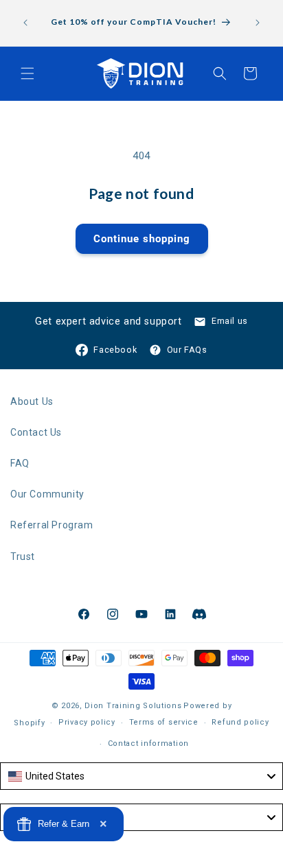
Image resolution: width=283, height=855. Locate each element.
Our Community (47, 494)
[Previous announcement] (25, 23)
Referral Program (51, 524)
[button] (27, 73)
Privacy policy (86, 722)
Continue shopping (141, 239)
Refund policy (240, 722)
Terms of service (164, 722)
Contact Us (36, 432)
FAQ (20, 463)
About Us (32, 401)
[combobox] (141, 776)
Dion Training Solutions (132, 705)
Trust (22, 556)
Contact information (148, 743)
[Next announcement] (257, 23)
